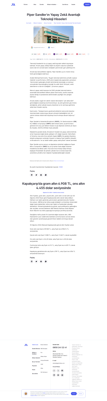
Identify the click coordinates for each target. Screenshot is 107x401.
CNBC (61, 167)
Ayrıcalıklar (35, 373)
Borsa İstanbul (44, 344)
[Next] (88, 54)
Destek (73, 4)
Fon (41, 352)
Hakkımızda (35, 344)
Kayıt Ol (87, 4)
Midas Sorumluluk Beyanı (59, 160)
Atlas (35, 4)
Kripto (33, 369)
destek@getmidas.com (59, 363)
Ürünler (26, 4)
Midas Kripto (44, 356)
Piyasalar (34, 365)
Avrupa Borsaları (45, 360)
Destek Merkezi (36, 348)
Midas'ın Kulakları (34, 353)
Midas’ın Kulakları (51, 4)
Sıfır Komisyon (44, 372)
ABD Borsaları (44, 348)
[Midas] (13, 4)
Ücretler (42, 4)
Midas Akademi (36, 357)
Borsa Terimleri (36, 361)
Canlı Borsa (65, 4)
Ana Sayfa (28, 23)
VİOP (42, 364)
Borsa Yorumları (48, 23)
